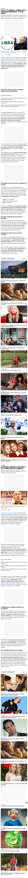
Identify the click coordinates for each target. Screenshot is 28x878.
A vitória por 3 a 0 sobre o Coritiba (9, 512)
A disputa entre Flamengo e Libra (8, 57)
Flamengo (16, 117)
